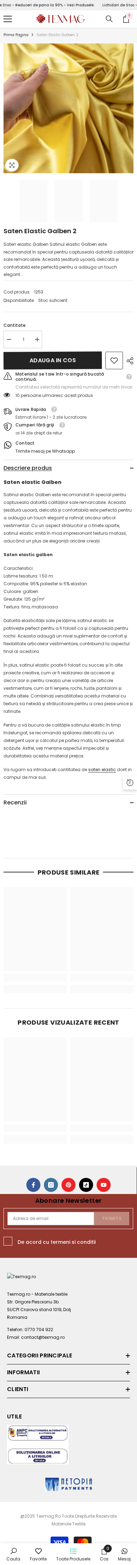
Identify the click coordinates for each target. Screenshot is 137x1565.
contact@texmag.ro (43, 1337)
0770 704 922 (39, 1330)
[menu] (8, 19)
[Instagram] (51, 1185)
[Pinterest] (68, 1185)
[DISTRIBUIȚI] (128, 360)
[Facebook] (33, 1185)
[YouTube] (104, 1185)
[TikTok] (86, 1185)
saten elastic (102, 770)
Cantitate (15, 325)
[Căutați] (109, 19)
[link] (114, 360)
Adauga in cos (53, 360)
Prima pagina (16, 35)
